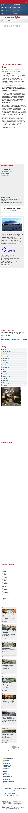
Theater (5, 600)
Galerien (5, 577)
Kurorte (4, 371)
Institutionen (5, 367)
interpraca (5, 804)
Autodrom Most (6, 648)
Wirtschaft (4, 385)
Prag (3, 4)
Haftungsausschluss (11, 791)
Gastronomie (5, 358)
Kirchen (5, 582)
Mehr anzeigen (12, 749)
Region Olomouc (5, 13)
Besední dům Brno (7, 717)
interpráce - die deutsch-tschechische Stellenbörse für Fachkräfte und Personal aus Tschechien (14, 340)
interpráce (5, 802)
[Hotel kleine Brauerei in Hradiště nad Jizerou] (11, 405)
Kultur (4, 369)
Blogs (14, 20)
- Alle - (4, 573)
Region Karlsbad (17, 8)
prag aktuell (15, 800)
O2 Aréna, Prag (6, 169)
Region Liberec (17, 5)
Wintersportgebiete (7, 383)
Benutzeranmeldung (10, 793)
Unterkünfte (5, 380)
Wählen (4, 571)
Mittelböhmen (17, 4)
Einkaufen (4, 353)
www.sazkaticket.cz (17, 202)
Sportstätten (5, 597)
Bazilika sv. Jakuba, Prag (9, 700)
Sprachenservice (6, 376)
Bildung (4, 349)
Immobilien (5, 365)
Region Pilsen (4, 10)
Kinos (4, 580)
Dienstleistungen (6, 351)
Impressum (8, 789)
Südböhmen (16, 10)
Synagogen (6, 598)
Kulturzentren (5, 592)
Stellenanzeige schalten (6, 20)
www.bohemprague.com (18, 332)
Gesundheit (5, 362)
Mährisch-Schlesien (5, 8)
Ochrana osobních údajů (12, 795)
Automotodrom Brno (7, 665)
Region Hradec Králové (6, 7)
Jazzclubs (5, 579)
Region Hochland (5, 11)
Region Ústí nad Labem (6, 5)
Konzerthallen (5, 589)
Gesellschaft (5, 360)
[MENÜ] (26, 1)
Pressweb (13, 807)
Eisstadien (5, 576)
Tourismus (4, 378)
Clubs (4, 574)
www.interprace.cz (14, 337)
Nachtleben (5, 374)
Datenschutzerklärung (19, 789)
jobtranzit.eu (4, 806)
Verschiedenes (5, 603)
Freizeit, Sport (5, 356)
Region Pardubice (17, 7)
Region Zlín (16, 13)
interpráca (5, 803)
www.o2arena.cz (5, 175)
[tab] (14, 349)
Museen (5, 594)
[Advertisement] (14, 44)
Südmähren (16, 11)
